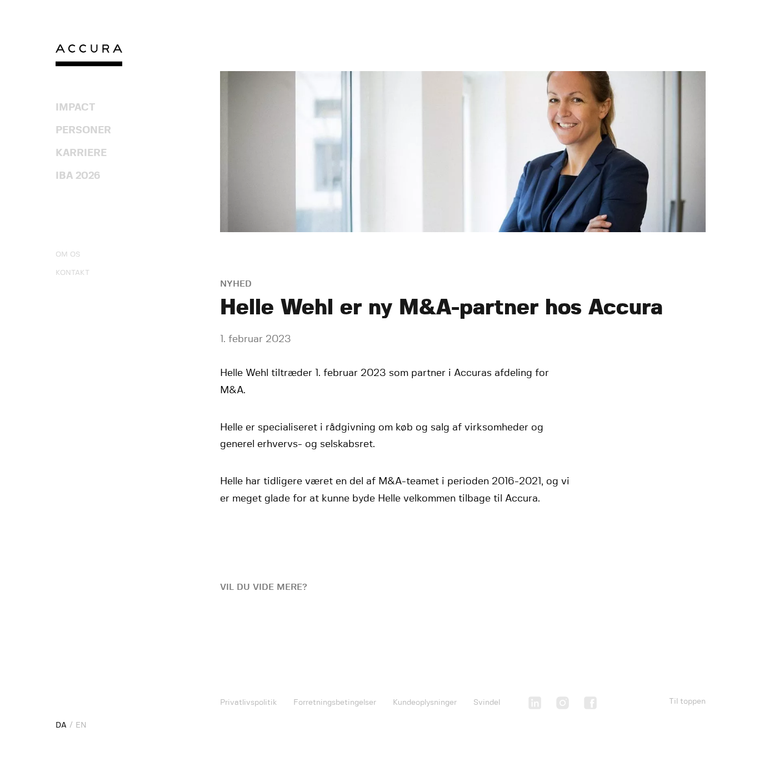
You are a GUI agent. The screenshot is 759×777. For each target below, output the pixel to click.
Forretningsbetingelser (334, 702)
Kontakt (72, 273)
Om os (68, 254)
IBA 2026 (78, 176)
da (61, 725)
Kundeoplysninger (425, 702)
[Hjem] (89, 58)
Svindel (486, 702)
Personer (83, 131)
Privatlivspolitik (248, 702)
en (81, 725)
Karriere (81, 153)
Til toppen (687, 701)
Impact (75, 108)
